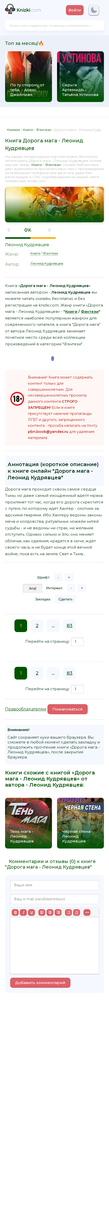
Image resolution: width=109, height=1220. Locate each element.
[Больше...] (86, 912)
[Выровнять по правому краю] (58, 912)
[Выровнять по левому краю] (41, 912)
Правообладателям (25, 709)
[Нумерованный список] (76, 912)
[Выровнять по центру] (49, 912)
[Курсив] (23, 912)
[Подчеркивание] (31, 912)
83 (69, 626)
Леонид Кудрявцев (27, 244)
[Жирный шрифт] (15, 912)
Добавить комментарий (40, 982)
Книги (36, 165)
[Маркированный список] (68, 912)
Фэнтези (53, 165)
